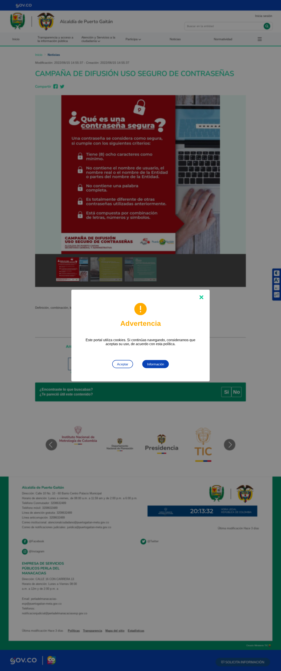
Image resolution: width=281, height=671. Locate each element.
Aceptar (122, 364)
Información (155, 364)
